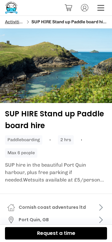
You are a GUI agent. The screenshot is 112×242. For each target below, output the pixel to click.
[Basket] (68, 8)
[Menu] (101, 8)
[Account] (84, 8)
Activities (14, 22)
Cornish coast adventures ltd (52, 207)
